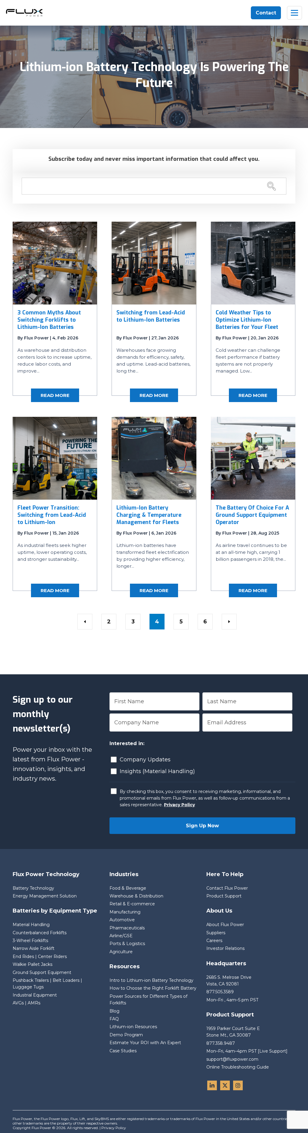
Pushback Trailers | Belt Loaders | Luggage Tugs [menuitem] (47, 984)
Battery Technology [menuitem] (33, 888)
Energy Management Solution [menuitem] (45, 896)
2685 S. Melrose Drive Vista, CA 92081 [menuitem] (229, 981)
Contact (266, 13)
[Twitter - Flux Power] (225, 1085)
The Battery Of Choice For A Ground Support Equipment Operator (252, 515)
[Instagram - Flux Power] (238, 1085)
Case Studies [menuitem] (123, 1050)
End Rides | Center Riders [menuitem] (40, 956)
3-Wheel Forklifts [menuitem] (30, 940)
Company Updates (145, 759)
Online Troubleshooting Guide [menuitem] (237, 1067)
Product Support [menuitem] (224, 896)
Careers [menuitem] (214, 940)
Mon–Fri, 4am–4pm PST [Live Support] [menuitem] (247, 1051)
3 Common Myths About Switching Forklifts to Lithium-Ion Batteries (49, 320)
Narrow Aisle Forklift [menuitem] (33, 948)
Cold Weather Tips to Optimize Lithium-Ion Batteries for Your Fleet (247, 320)
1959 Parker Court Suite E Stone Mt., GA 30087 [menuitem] (233, 1032)
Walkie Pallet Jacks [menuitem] (32, 964)
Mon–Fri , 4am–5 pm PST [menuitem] (232, 1000)
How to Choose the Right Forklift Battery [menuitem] (152, 988)
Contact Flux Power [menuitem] (227, 888)
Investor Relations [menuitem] (225, 948)
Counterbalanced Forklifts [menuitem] (39, 932)
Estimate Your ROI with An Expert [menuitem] (145, 1042)
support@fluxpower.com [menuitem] (232, 1059)
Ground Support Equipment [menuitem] (42, 972)
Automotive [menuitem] (122, 919)
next (229, 621)
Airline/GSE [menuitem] (121, 935)
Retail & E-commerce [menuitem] (132, 904)
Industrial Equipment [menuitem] (35, 995)
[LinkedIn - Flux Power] (212, 1085)
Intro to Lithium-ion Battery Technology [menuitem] (151, 980)
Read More (55, 395)
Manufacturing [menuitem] (124, 912)
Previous (84, 621)
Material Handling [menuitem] (31, 924)
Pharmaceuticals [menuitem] (127, 928)
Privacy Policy (179, 804)
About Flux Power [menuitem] (225, 924)
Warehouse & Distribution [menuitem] (136, 896)
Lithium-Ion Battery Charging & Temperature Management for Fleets (148, 515)
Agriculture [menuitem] (121, 951)
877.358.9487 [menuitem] (220, 1043)
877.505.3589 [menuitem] (220, 991)
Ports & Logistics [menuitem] (127, 943)
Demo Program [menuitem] (126, 1035)
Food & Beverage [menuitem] (127, 888)
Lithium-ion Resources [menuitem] (133, 1026)
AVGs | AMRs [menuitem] (26, 1003)
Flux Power (36, 338)
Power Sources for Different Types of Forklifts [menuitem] (148, 1000)
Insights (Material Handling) (157, 771)
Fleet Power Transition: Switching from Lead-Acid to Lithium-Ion (51, 515)
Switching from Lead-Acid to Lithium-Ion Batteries (150, 316)
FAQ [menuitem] (114, 1019)
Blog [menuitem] (114, 1011)
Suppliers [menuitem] (215, 932)
